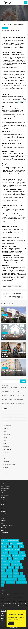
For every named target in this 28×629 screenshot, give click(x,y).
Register (2, 615)
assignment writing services (16, 543)
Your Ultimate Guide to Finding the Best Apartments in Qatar (12, 370)
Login (2, 613)
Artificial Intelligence (8, 416)
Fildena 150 (10, 561)
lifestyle (15, 570)
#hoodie (3, 540)
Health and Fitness (7, 449)
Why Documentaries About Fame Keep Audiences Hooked (14, 605)
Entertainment (6, 434)
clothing (21, 546)
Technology (6, 470)
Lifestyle (5, 455)
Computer (5, 428)
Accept (11, 623)
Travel (2, 582)
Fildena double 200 (5, 564)
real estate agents (17, 286)
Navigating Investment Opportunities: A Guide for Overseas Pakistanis (12, 335)
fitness (17, 567)
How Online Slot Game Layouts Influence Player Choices (13, 603)
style (15, 576)
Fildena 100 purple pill (18, 558)
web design (12, 582)
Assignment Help (4, 543)
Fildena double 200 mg (16, 564)
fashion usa (3, 558)
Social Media (6, 467)
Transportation (21, 579)
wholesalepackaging (21, 582)
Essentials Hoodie (16, 555)
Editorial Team (5, 321)
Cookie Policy (11, 620)
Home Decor (6, 452)
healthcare (9, 570)
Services (10, 576)
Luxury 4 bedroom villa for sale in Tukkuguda (10, 318)
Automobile (5, 419)
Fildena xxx (11, 567)
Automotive (4, 546)
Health (2, 570)
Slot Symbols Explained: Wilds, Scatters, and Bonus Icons (13, 601)
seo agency (3, 576)
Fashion (5, 437)
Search (3, 378)
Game (4, 443)
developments (21, 101)
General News (6, 446)
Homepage (4, 24)
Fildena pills (4, 567)
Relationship (6, 461)
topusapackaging (12, 579)
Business (5, 422)
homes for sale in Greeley (7, 49)
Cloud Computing (7, 425)
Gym (21, 567)
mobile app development (6, 573)
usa (7, 582)
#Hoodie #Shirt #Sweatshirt (12, 540)
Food (4, 440)
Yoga (2, 585)
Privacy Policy (4, 620)
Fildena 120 (3, 561)
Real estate (10, 24)
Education (5, 431)
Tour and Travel (6, 473)
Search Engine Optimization (9, 464)
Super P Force (21, 576)
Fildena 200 (17, 561)
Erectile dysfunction (5, 555)
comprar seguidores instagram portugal (10, 549)
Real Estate (9, 286)
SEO (21, 573)
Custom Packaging (13, 552)
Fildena (10, 558)
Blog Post (3, 618)
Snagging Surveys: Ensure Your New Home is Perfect (13, 353)
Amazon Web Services (8, 413)
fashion (23, 555)
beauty (10, 546)
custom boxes (4, 552)
